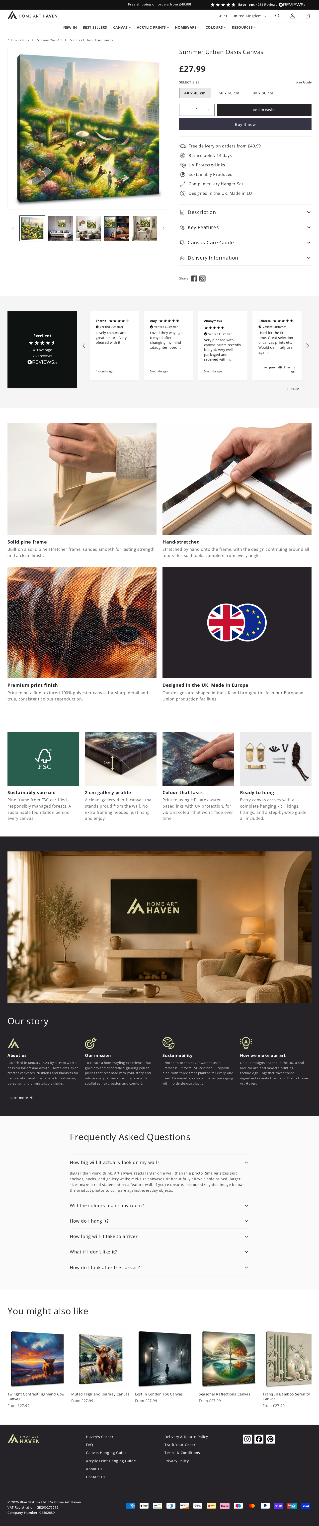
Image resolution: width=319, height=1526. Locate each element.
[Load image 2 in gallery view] (60, 228)
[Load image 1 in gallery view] (32, 228)
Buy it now (245, 124)
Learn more (17, 1097)
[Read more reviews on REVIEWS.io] (42, 363)
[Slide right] (163, 228)
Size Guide (304, 82)
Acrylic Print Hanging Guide (111, 1460)
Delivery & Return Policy (186, 1436)
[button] (277, 15)
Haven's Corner (99, 1436)
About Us (94, 1468)
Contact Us (95, 1476)
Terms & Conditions (182, 1452)
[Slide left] (12, 228)
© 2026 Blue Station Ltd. (27, 1502)
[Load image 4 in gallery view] (116, 228)
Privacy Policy (176, 1460)
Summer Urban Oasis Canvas (91, 40)
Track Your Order (180, 1444)
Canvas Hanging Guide (106, 1452)
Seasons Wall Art (49, 40)
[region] (195, 345)
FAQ (89, 1444)
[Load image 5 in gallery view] (144, 228)
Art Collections (18, 40)
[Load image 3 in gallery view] (88, 228)
